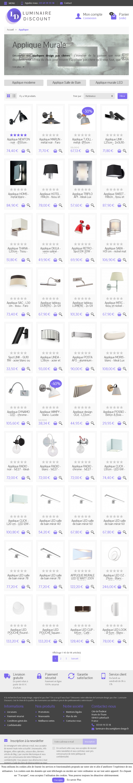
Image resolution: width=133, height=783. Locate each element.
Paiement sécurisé (15, 716)
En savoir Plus (74, 779)
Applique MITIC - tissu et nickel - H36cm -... (115, 306)
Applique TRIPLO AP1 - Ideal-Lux (82, 195)
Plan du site (71, 716)
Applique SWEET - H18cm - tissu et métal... (114, 197)
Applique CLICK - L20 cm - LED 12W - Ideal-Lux (18, 524)
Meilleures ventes (46, 720)
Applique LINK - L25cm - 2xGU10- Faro (114, 142)
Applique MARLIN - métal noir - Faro (50, 141)
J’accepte (58, 780)
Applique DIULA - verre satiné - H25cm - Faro (50, 252)
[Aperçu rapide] (28, 151)
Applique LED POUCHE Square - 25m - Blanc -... (50, 633)
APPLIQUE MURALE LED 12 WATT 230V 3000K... (83, 579)
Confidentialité (14, 725)
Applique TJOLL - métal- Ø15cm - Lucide (82, 142)
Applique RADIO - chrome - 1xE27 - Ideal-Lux (82, 469)
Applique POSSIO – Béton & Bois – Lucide (114, 415)
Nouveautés (44, 716)
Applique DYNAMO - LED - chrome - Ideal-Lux (18, 415)
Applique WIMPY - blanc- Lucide (50, 413)
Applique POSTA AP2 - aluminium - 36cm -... (82, 360)
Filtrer (122, 96)
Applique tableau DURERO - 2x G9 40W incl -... (50, 306)
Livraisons (12, 711)
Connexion (89, 18)
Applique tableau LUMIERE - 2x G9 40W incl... (82, 306)
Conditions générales (17, 720)
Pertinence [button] (90, 96)
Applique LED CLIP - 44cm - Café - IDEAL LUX (82, 633)
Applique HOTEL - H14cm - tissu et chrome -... (50, 197)
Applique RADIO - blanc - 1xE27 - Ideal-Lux (50, 469)
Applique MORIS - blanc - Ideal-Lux (114, 358)
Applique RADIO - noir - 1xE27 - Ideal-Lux (18, 469)
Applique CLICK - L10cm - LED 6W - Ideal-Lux (114, 469)
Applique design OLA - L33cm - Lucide (82, 415)
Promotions (43, 711)
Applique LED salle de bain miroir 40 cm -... (50, 524)
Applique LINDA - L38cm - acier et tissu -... (50, 360)
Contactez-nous (73, 720)
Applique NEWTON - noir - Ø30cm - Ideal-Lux (18, 142)
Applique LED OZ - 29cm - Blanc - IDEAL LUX (114, 579)
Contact (68, 3)
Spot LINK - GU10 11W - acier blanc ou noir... (18, 360)
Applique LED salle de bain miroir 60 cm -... (83, 524)
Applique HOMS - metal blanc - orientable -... (18, 197)
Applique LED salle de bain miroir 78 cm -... (18, 579)
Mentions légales (74, 711)
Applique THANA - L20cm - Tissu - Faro (18, 252)
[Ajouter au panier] (23, 151)
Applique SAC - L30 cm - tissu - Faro (18, 304)
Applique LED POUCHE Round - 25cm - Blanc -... (18, 633)
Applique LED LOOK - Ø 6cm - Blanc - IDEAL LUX (115, 633)
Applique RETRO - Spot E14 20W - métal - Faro (82, 252)
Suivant (74, 658)
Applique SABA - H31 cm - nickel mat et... (114, 252)
